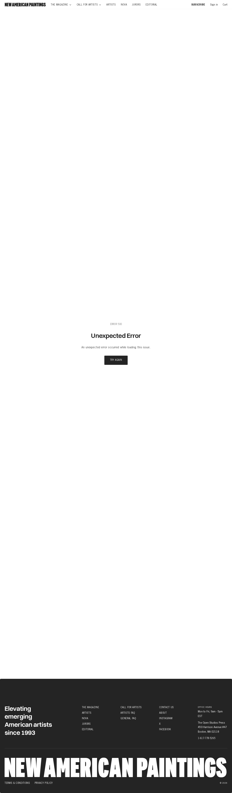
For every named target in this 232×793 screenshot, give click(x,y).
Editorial (88, 729)
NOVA (85, 718)
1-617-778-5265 (206, 738)
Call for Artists (131, 707)
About (163, 713)
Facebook (165, 729)
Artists (87, 713)
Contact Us (166, 707)
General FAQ (128, 718)
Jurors (86, 724)
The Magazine (90, 707)
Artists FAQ (127, 713)
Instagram (165, 718)
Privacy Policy (44, 783)
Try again (116, 360)
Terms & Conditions (17, 783)
